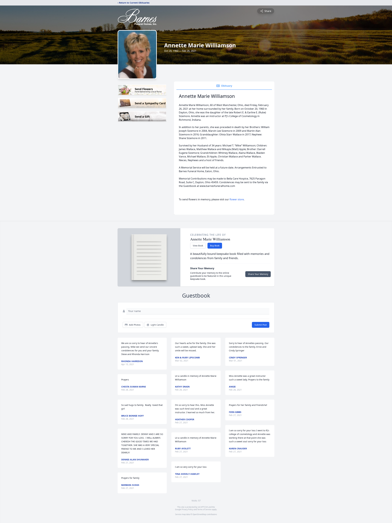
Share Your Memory (258, 274)
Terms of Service (204, 509)
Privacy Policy (187, 509)
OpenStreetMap (199, 514)
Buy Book (214, 245)
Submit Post (260, 324)
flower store (237, 199)
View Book (198, 245)
